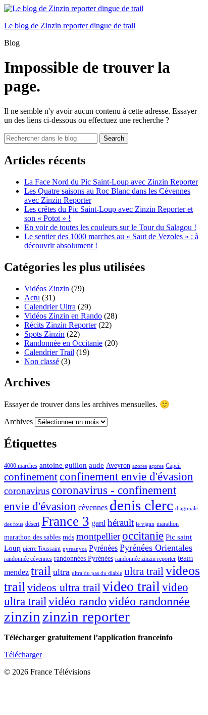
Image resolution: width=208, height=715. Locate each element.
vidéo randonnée (149, 601)
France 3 (65, 521)
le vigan (145, 524)
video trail (131, 586)
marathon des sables (32, 537)
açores (156, 466)
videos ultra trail (63, 588)
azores (139, 466)
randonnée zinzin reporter (145, 558)
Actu (32, 297)
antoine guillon (63, 465)
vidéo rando (77, 601)
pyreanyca (75, 549)
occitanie (143, 535)
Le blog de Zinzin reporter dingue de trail (69, 25)
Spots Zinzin (44, 334)
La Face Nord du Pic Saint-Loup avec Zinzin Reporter (111, 181)
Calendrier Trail (49, 352)
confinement (31, 477)
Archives (18, 421)
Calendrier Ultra (50, 306)
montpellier (98, 536)
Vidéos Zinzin (46, 288)
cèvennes (93, 507)
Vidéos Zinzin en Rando (63, 315)
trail (41, 570)
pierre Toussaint (42, 548)
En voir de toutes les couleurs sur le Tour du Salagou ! (110, 227)
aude (96, 465)
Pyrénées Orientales (156, 548)
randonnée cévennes (28, 558)
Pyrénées (103, 548)
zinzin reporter (86, 616)
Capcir (173, 465)
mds (68, 537)
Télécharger (23, 654)
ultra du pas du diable (97, 573)
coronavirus (26, 490)
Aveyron (118, 465)
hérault (121, 522)
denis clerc (141, 505)
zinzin (22, 616)
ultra (61, 572)
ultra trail (144, 571)
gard (98, 523)
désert (32, 523)
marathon (168, 523)
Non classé (41, 361)
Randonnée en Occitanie (63, 343)
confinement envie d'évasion (126, 476)
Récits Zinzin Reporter (60, 325)
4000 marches (20, 465)
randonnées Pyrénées (83, 558)
